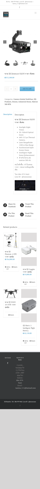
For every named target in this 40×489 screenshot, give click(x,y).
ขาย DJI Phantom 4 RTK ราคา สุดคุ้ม (11, 254)
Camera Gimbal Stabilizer (23, 99)
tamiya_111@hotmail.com (20, 3)
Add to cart (27, 89)
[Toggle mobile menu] (36, 13)
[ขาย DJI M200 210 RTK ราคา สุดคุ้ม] (11, 294)
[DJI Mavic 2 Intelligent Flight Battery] (29, 305)
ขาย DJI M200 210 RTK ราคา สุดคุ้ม (10, 304)
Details (15, 267)
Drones (15, 102)
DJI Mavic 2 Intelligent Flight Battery (29, 328)
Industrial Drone (24, 102)
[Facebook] (8, 363)
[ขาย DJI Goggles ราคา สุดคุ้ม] (29, 249)
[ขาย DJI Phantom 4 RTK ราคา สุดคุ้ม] (11, 240)
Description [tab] (7, 114)
